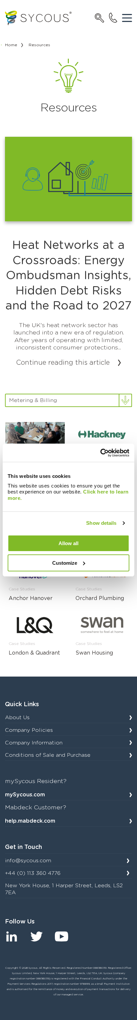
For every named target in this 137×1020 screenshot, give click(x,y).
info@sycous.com (28, 860)
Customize (64, 562)
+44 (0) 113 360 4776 (33, 873)
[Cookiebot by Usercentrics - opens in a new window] (100, 452)
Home (11, 45)
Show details (101, 523)
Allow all (68, 543)
